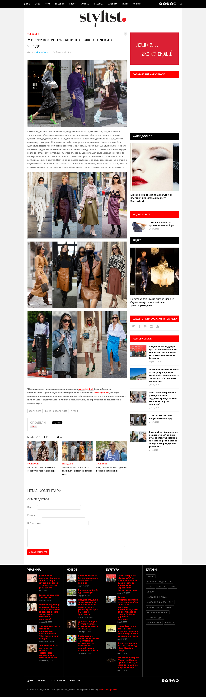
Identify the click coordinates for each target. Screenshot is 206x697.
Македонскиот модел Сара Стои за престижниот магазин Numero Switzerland (151, 198)
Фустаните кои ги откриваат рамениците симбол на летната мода (77, 470)
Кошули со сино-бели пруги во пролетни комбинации (111, 469)
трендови (33, 33)
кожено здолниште (56, 411)
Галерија (112, 4)
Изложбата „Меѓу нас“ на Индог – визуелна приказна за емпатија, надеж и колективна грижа (127, 631)
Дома (27, 4)
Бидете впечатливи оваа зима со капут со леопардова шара (41, 469)
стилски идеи (155, 618)
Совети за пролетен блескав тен (49, 596)
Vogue (150, 576)
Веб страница (34, 523)
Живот (72, 4)
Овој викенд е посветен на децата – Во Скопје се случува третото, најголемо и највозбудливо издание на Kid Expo (88, 643)
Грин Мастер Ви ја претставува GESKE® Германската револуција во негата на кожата (48, 651)
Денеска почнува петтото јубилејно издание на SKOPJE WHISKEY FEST (88, 625)
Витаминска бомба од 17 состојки (88, 591)
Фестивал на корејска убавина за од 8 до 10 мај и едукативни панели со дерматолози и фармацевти (49, 581)
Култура (84, 4)
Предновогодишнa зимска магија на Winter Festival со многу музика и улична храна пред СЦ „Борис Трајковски (88, 607)
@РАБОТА (98, 4)
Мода (38, 4)
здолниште (35, 411)
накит (169, 607)
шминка (169, 623)
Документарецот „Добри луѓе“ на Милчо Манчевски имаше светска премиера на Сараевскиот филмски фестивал (163, 352)
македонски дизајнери (160, 602)
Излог (125, 4)
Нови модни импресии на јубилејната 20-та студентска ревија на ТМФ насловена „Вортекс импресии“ (163, 398)
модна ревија (155, 607)
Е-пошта (32, 515)
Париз (150, 587)
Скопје (162, 587)
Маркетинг (76, 681)
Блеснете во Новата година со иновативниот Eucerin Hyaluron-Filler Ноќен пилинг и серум (49, 632)
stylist (32, 52)
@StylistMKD (43, 52)
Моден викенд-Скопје (159, 581)
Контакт (137, 4)
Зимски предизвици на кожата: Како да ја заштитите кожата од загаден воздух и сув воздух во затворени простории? (49, 611)
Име (30, 507)
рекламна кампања (157, 612)
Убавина (59, 4)
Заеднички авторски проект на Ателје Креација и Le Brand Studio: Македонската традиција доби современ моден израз (164, 375)
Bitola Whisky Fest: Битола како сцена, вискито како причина (88, 579)
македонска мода (157, 597)
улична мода (154, 623)
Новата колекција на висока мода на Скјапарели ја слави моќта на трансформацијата (152, 302)
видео (150, 592)
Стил (47, 4)
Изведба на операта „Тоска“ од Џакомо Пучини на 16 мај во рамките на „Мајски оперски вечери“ (128, 662)
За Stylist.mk (58, 681)
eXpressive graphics (107, 689)
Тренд (74, 411)
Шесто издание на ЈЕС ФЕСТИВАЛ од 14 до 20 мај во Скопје (127, 647)
